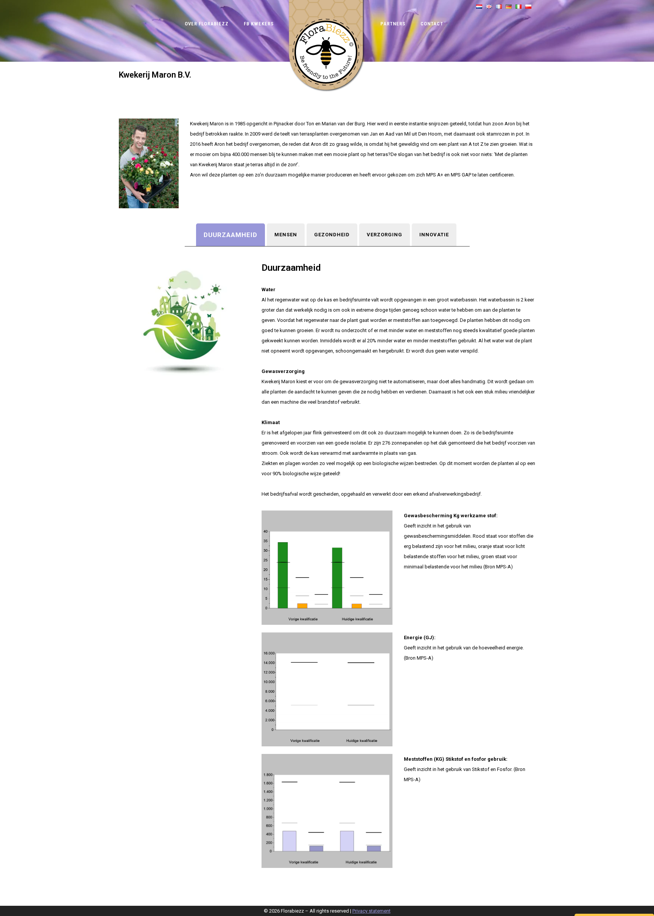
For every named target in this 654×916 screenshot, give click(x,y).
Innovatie (434, 234)
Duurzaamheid (230, 235)
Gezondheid (332, 234)
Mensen (285, 234)
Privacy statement (371, 911)
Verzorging (384, 234)
